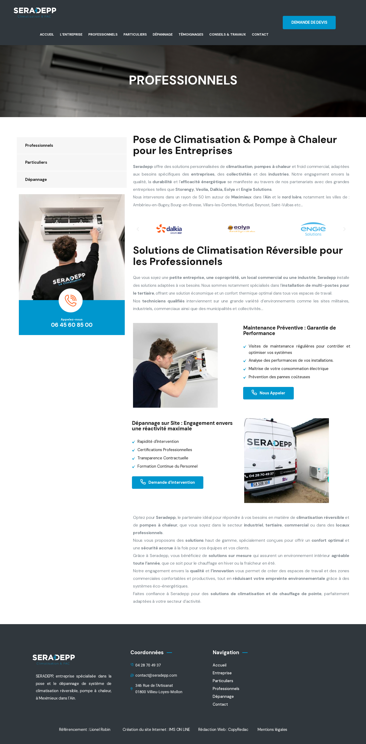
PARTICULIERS (135, 34)
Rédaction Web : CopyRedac (223, 729)
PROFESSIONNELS (103, 34)
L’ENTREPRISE (71, 34)
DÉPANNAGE (163, 34)
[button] (137, 229)
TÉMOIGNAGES (191, 34)
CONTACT (260, 34)
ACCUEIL (47, 34)
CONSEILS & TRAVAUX (227, 34)
